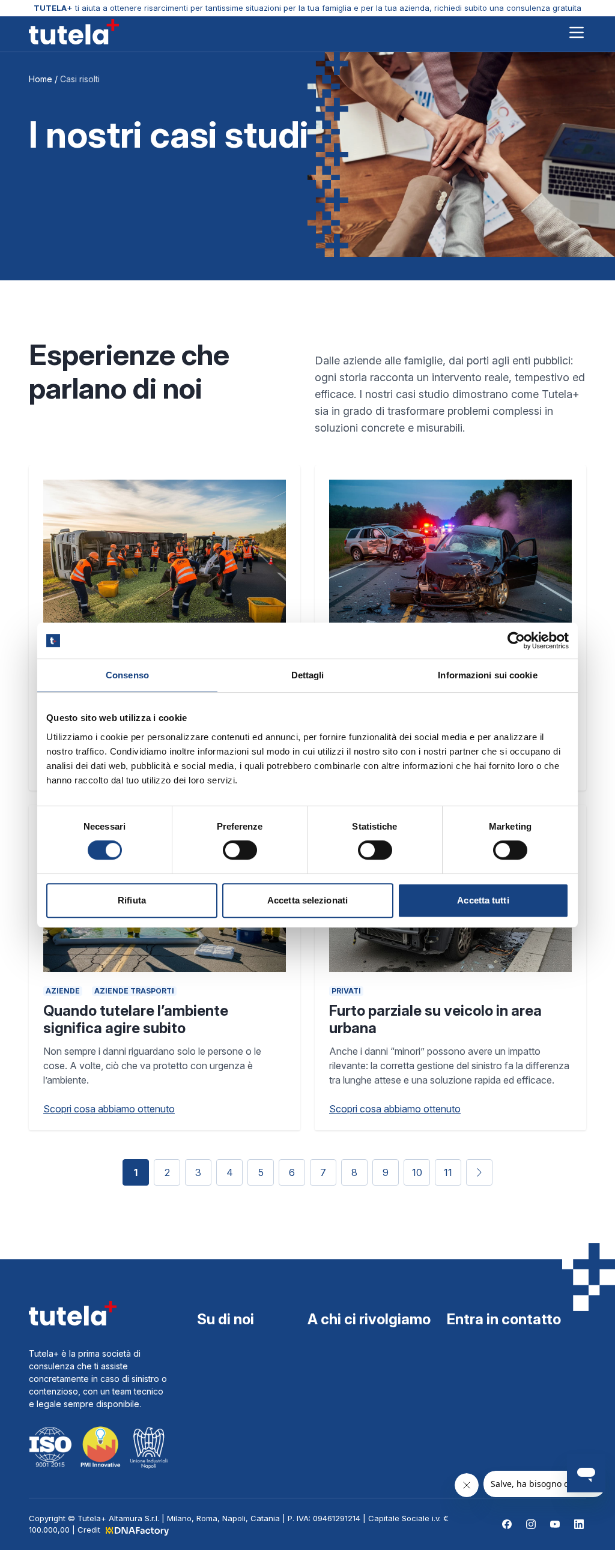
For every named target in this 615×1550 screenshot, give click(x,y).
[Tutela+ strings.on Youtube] (555, 1524)
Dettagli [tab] (307, 675)
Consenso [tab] (127, 675)
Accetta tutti (483, 900)
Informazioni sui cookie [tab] (487, 675)
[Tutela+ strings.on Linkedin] (579, 1524)
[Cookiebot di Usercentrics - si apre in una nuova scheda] (516, 641)
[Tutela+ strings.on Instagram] (531, 1524)
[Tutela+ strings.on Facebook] (507, 1524)
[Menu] (576, 33)
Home (40, 79)
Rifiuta (132, 900)
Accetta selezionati (307, 900)
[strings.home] (74, 31)
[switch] (240, 850)
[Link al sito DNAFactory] (137, 1529)
